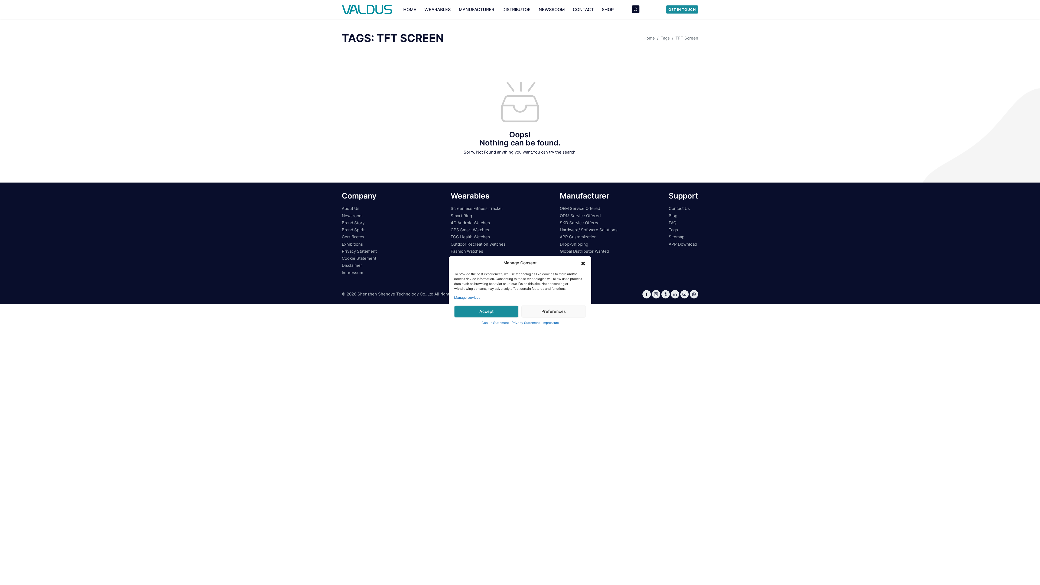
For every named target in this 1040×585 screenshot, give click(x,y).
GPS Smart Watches (470, 229)
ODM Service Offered (580, 215)
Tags (673, 229)
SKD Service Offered (580, 222)
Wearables (437, 9)
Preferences (553, 311)
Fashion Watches (467, 251)
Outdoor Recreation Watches (478, 244)
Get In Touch (682, 9)
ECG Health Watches (470, 236)
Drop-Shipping (574, 244)
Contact (583, 9)
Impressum (550, 322)
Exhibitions (352, 244)
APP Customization (578, 236)
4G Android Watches (470, 222)
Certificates (353, 236)
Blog (673, 215)
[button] (583, 263)
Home (409, 9)
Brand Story (353, 222)
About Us (350, 208)
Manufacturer (476, 9)
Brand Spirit (353, 229)
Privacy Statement (526, 322)
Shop (608, 9)
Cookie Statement (495, 322)
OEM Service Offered (580, 208)
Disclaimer (352, 265)
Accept (486, 311)
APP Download (683, 244)
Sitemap (676, 236)
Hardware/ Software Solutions (589, 229)
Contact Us (679, 208)
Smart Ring (461, 215)
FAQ (672, 222)
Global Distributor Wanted (584, 251)
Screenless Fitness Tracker (477, 208)
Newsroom (552, 9)
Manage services (467, 297)
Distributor (516, 9)
